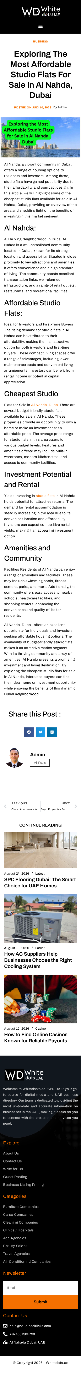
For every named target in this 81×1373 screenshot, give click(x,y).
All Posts (40, 762)
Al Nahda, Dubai (45, 405)
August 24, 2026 (16, 873)
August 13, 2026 (16, 948)
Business (40, 41)
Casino (40, 1028)
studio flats (45, 496)
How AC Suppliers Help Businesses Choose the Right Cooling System (38, 960)
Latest (40, 873)
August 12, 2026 (16, 1028)
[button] (40, 26)
